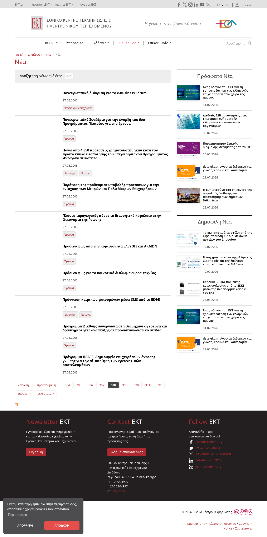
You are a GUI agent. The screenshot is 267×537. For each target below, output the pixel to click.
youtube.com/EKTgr (209, 467)
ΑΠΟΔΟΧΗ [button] (61, 525)
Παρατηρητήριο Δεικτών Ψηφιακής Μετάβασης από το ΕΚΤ (227, 145)
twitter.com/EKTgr (207, 448)
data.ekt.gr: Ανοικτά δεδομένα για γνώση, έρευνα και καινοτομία (227, 168)
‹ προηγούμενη (45, 385)
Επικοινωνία (158, 43)
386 (90, 385)
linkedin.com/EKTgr (209, 460)
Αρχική (19, 54)
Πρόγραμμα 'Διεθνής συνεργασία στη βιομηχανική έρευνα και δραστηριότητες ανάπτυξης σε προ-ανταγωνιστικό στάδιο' (115, 328)
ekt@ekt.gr (118, 491)
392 (159, 385)
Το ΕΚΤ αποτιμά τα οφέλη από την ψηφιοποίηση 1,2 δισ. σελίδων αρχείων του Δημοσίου (227, 236)
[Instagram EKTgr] (190, 5)
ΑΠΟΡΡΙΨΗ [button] (25, 525)
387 (101, 385)
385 (78, 385)
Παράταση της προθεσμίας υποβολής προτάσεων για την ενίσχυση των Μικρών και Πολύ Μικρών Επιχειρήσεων (111, 186)
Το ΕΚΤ (49, 43)
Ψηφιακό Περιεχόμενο (78, 108)
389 (124, 385)
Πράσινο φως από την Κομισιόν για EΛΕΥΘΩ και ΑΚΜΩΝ (110, 246)
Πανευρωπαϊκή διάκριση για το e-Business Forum (105, 93)
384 (67, 385)
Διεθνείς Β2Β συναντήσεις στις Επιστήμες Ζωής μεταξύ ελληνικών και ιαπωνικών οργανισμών (225, 120)
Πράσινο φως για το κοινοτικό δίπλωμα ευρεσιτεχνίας (109, 273)
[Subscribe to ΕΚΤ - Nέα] (93, 404)
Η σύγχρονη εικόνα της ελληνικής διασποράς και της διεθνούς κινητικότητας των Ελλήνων (227, 260)
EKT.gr (19, 4)
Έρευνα (69, 138)
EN (227, 5)
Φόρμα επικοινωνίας (127, 452)
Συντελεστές (243, 528)
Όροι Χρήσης (196, 524)
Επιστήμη (70, 173)
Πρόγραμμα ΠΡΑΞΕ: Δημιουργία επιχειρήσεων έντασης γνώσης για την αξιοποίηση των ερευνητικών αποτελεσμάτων (109, 361)
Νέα (48, 54)
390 (136, 385)
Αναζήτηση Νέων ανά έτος (41, 76)
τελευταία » (46, 393)
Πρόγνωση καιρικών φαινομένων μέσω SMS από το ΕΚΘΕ (111, 299)
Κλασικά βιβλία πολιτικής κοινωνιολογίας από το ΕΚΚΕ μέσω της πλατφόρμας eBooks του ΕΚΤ (225, 287)
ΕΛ (218, 5)
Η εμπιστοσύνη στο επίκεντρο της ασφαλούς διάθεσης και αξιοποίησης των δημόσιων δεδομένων (227, 195)
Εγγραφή (36, 452)
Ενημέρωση (127, 43)
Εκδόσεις (99, 43)
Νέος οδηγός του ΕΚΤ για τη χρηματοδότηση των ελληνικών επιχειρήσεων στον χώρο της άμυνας (225, 92)
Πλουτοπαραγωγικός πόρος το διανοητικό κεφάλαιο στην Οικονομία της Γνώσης (112, 217)
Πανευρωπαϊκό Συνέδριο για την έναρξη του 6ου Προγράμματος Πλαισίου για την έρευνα (104, 121)
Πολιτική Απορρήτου (222, 524)
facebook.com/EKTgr (209, 442)
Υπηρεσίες (74, 43)
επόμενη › (24, 393)
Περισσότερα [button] (17, 515)
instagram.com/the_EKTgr (213, 454)
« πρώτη (23, 385)
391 (147, 385)
